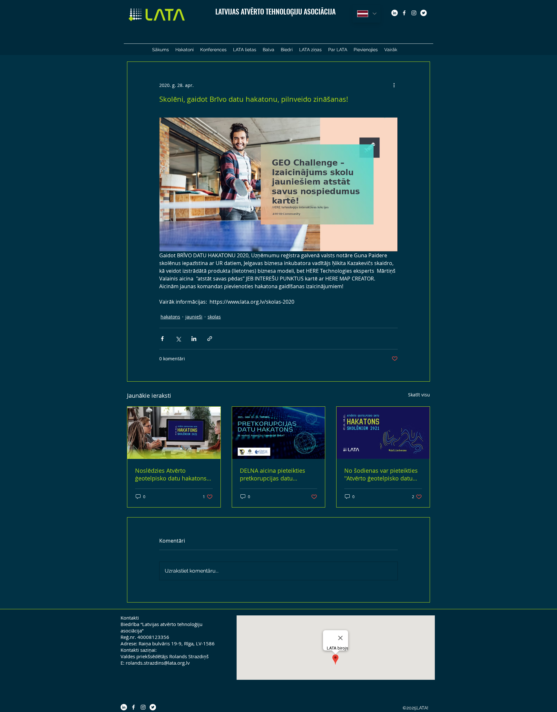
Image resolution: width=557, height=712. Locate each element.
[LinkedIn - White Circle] (394, 13)
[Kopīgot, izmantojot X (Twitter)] (178, 339)
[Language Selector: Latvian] (366, 14)
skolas (214, 317)
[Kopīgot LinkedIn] (194, 339)
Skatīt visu (419, 395)
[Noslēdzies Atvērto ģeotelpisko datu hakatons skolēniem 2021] (173, 433)
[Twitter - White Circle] (423, 13)
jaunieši (193, 317)
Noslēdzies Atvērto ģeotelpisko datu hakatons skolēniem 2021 (171, 474)
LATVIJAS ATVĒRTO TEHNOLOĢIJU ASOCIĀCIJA (275, 11)
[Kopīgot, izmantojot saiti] (210, 339)
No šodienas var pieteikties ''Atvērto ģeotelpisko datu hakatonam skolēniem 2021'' (383, 474)
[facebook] (404, 13)
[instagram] (414, 13)
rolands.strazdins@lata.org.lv (158, 663)
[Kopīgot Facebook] (162, 339)
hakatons (170, 317)
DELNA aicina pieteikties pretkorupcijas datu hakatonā (272, 474)
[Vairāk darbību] (394, 85)
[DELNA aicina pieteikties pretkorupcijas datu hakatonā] (278, 433)
